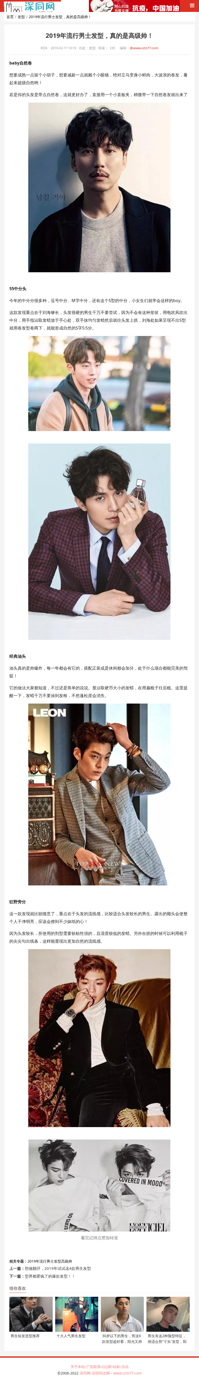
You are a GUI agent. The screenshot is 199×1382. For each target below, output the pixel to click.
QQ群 (106, 1366)
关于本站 (77, 1366)
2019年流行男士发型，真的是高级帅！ (60, 16)
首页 (10, 16)
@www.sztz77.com (144, 48)
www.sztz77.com (127, 1373)
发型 (21, 16)
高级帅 (66, 1261)
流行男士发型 (50, 1261)
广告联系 (93, 1366)
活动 (125, 1366)
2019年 (33, 1261)
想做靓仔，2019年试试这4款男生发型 (58, 1268)
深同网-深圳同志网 (95, 1373)
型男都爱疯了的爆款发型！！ (50, 1276)
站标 (116, 1366)
